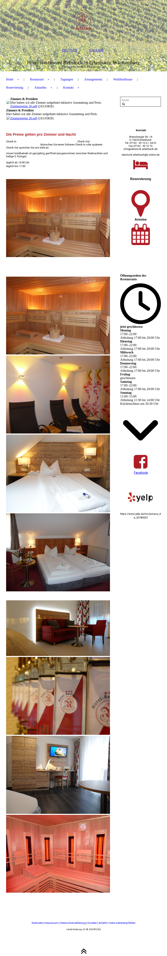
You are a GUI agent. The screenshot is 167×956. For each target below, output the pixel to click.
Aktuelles (40, 87)
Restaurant (37, 79)
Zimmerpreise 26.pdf (23, 106)
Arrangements (93, 79)
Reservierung (14, 87)
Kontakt (68, 87)
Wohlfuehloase (122, 79)
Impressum (52, 922)
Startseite (38, 922)
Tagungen (66, 79)
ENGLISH (96, 50)
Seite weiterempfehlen (122, 922)
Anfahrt (103, 922)
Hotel (9, 79)
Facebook (141, 473)
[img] (83, 20)
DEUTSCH (69, 50)
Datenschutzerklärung (73, 922)
